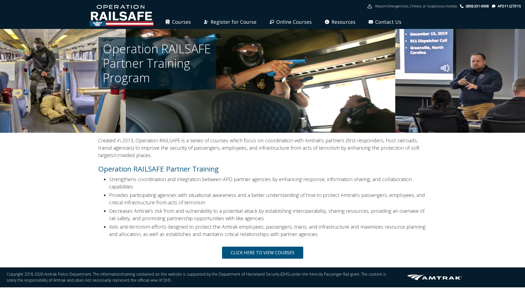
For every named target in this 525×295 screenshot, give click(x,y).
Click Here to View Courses (262, 253)
